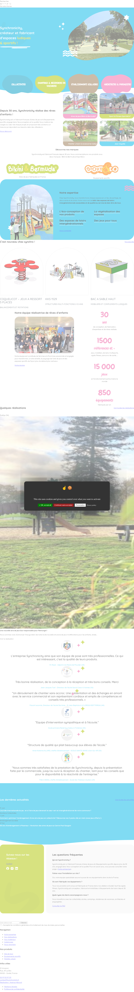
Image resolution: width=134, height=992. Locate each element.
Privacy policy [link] (91, 505)
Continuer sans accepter (63, 505)
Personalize (80, 505)
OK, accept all (45, 505)
